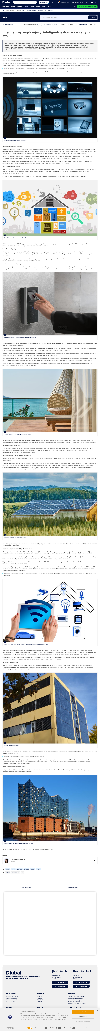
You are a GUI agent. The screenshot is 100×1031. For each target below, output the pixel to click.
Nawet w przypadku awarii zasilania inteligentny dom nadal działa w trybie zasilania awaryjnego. (26, 644)
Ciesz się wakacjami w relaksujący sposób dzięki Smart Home (18, 434)
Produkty (13, 6)
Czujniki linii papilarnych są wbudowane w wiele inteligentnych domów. (20, 337)
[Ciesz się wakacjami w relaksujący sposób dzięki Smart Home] (50, 400)
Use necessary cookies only (83, 1021)
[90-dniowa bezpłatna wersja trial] (55, 2)
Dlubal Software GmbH (82, 971)
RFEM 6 (39, 996)
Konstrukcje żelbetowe (12, 996)
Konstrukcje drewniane (12, 1000)
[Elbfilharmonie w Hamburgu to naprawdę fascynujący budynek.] (50, 808)
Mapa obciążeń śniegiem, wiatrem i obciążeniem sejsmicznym (77, 1000)
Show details (81, 1028)
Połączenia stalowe (11, 1002)
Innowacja (26, 869)
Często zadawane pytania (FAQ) (76, 996)
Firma (43, 6)
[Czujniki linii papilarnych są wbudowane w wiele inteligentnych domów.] (50, 303)
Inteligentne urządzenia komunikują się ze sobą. (15, 140)
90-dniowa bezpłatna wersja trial (87, 6)
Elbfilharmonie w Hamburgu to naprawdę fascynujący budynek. (18, 843)
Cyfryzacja (19, 869)
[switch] (45, 1028)
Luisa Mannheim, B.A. (83, 24)
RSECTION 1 (40, 1000)
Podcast (8, 869)
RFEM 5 (38, 869)
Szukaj (92, 17)
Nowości (26, 6)
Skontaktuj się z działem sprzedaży (77, 1003)
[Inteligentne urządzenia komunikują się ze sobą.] (50, 107)
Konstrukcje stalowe (11, 998)
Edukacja (38, 6)
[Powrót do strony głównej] (6, 2)
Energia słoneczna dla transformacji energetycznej (15, 537)
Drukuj (55, 24)
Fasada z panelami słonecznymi (11, 745)
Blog (24, 10)
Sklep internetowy (65, 2)
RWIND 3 (39, 1002)
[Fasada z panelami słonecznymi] (50, 708)
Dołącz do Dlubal (74, 1007)
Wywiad (32, 869)
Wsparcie (19, 6)
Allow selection (83, 1016)
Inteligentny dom (16, 872)
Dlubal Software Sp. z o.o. (60, 972)
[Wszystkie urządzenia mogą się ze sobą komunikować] (50, 208)
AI (22, 872)
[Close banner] (97, 1010)
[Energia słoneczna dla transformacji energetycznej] (50, 504)
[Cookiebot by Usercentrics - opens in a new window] (10, 1028)
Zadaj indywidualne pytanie (75, 998)
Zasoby (32, 6)
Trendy (13, 869)
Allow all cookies (83, 1012)
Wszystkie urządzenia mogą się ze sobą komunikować (16, 237)
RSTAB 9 (39, 998)
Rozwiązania (5, 6)
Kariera (49, 6)
